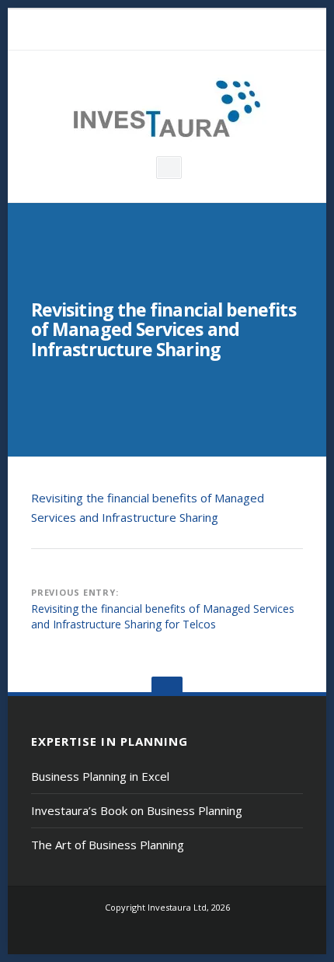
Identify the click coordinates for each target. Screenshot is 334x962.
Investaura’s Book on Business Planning (136, 810)
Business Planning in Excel (100, 776)
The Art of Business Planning (107, 844)
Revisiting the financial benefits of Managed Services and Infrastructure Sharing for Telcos (162, 616)
